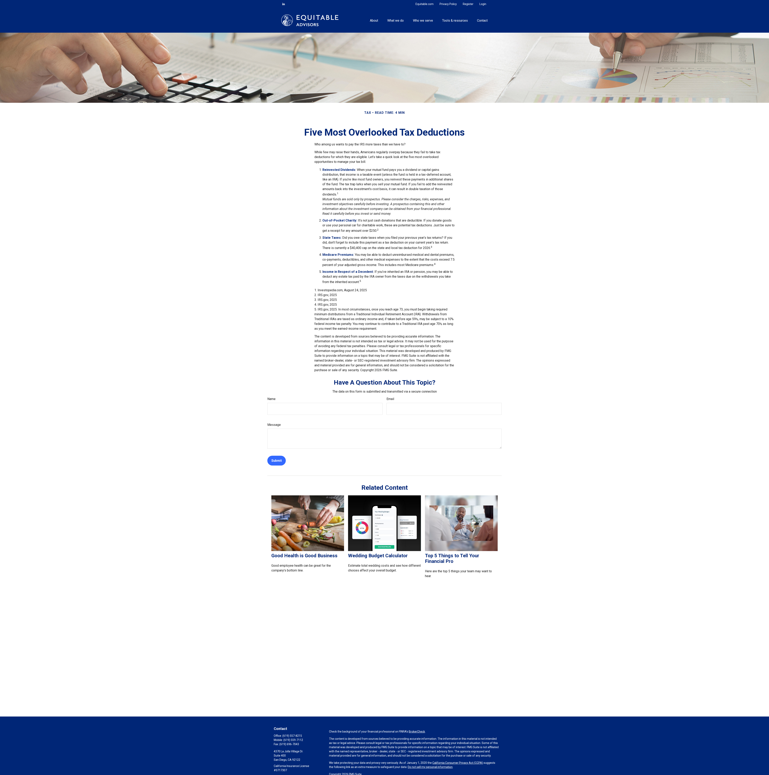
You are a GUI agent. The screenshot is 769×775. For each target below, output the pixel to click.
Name (271, 399)
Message (274, 425)
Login (482, 4)
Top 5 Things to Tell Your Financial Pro (452, 558)
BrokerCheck (417, 731)
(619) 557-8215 (292, 735)
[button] (374, 20)
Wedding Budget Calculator (378, 555)
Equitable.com (425, 4)
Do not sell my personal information (430, 767)
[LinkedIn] (283, 4)
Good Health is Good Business (304, 555)
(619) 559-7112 (293, 740)
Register (468, 4)
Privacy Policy (448, 4)
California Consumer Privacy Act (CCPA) (457, 762)
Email (390, 399)
